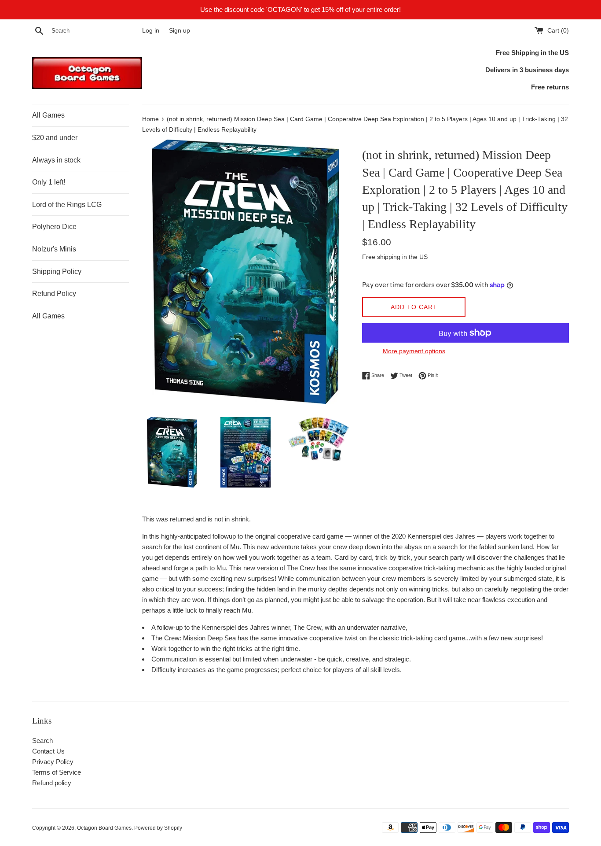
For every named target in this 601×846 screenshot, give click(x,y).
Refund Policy (54, 293)
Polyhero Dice (54, 226)
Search (42, 740)
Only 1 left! (48, 182)
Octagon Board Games (104, 828)
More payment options (414, 351)
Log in (150, 30)
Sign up (179, 30)
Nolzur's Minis (54, 249)
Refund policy (51, 783)
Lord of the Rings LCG (67, 204)
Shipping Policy (56, 271)
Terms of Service (56, 772)
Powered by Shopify (158, 828)
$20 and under (54, 137)
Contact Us (48, 751)
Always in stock (56, 160)
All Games (48, 115)
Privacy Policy (52, 761)
